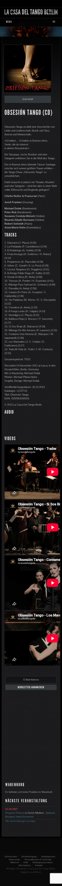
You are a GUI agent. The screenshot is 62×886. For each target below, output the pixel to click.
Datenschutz (11, 856)
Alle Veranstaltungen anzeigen (20, 821)
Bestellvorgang (29, 856)
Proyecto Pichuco (14, 812)
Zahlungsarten (48, 856)
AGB (25, 862)
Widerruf (14, 862)
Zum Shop (27, 99)
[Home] (30, 12)
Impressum (14, 859)
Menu (9, 22)
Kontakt (39, 865)
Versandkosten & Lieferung (37, 859)
